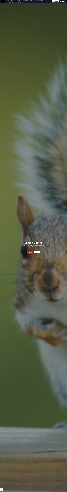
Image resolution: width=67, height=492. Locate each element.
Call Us (37, 252)
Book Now (55, 1)
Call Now (62, 1)
